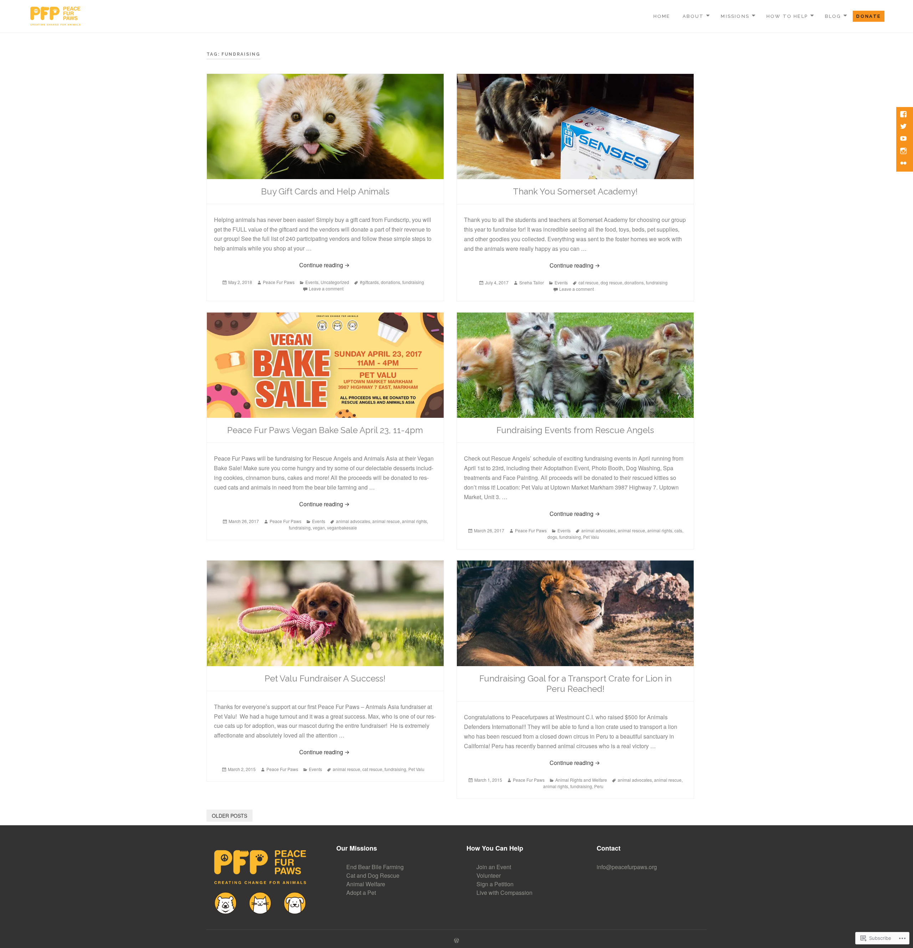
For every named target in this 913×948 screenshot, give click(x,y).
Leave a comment (326, 288)
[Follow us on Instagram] (904, 152)
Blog (833, 16)
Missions (735, 16)
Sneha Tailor (531, 282)
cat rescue (588, 282)
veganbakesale (342, 527)
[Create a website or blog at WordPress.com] (456, 940)
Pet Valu (591, 537)
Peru (598, 786)
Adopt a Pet (361, 892)
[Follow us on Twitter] (904, 127)
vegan (319, 527)
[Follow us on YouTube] (904, 139)
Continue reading (279, 264)
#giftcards (369, 282)
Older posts (229, 815)
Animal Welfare (365, 884)
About (693, 16)
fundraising (413, 282)
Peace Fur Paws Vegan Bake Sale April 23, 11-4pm (325, 430)
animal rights (414, 521)
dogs (552, 537)
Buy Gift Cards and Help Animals (325, 191)
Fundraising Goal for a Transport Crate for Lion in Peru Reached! (575, 683)
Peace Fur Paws (279, 282)
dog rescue (611, 282)
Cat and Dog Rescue (372, 875)
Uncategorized (335, 282)
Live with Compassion (504, 892)
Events (311, 282)
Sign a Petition (495, 884)
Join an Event (493, 867)
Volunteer (488, 875)
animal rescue (386, 521)
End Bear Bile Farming (375, 867)
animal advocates (353, 521)
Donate (868, 16)
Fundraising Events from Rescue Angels (575, 430)
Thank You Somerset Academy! (575, 191)
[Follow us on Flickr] (904, 164)
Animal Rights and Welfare (581, 780)
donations (390, 282)
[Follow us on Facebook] (904, 115)
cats (678, 530)
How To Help (787, 16)
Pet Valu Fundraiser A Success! (325, 678)
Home (661, 16)
